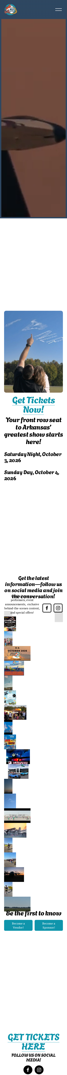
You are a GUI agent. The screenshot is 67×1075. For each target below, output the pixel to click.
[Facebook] (46, 608)
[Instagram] (58, 608)
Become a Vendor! (18, 925)
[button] (8, 616)
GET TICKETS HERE (33, 1041)
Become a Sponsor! (48, 925)
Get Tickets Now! (33, 404)
